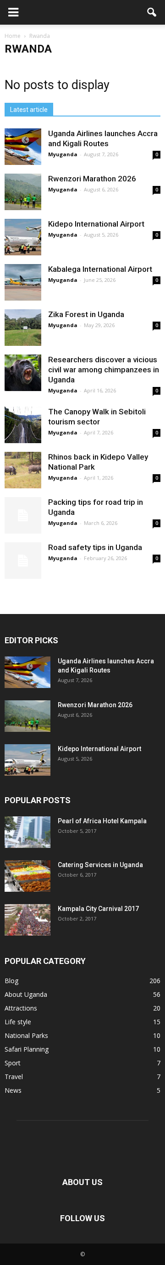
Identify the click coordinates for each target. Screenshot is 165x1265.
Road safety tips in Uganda (95, 547)
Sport (13, 1063)
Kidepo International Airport (96, 223)
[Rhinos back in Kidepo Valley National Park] (23, 470)
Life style (18, 1021)
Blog (11, 980)
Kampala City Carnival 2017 (98, 908)
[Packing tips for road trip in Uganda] (23, 515)
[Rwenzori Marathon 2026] (23, 192)
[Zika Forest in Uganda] (23, 327)
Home (13, 36)
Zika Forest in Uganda (86, 314)
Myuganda (62, 154)
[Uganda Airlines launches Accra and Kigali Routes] (23, 146)
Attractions (21, 1008)
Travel (14, 1076)
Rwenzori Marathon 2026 (92, 178)
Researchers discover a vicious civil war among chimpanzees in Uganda (103, 369)
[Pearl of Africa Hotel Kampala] (27, 832)
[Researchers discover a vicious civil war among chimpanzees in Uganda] (23, 373)
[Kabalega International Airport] (23, 282)
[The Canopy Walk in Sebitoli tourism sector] (23, 425)
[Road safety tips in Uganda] (23, 560)
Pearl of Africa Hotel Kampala (102, 821)
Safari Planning (27, 1049)
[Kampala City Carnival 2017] (27, 920)
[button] (152, 12)
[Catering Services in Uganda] (27, 876)
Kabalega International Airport (100, 269)
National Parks (26, 1035)
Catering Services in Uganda (100, 864)
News (13, 1090)
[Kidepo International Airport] (23, 237)
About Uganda (26, 994)
